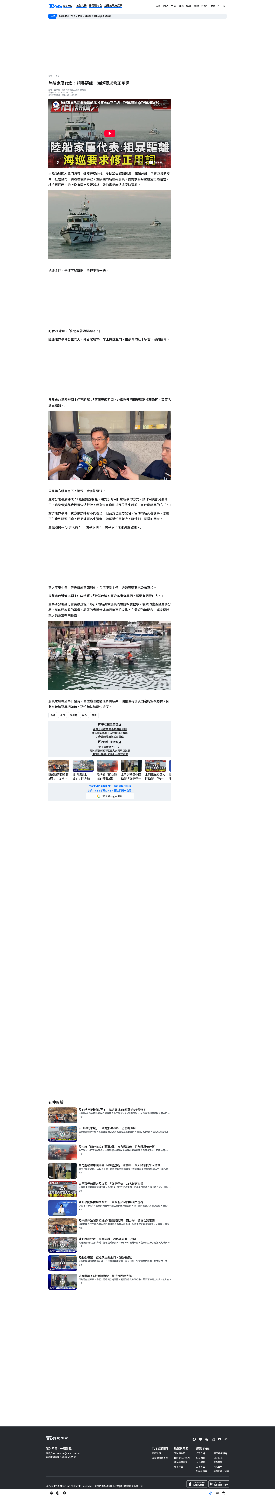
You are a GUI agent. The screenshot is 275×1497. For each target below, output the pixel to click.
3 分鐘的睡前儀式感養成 (110, 736)
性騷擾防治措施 (182, 1457)
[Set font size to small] (211, 1493)
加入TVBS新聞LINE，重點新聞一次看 (109, 790)
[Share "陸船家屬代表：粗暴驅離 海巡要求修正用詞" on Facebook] (64, 1493)
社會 (204, 6)
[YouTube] (219, 1439)
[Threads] (207, 1439)
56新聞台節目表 (160, 1457)
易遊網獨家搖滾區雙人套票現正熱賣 (109, 750)
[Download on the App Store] (197, 1483)
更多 (213, 6)
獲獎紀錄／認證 (221, 1471)
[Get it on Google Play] (218, 1483)
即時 (165, 6)
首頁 (158, 6)
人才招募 (200, 1462)
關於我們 (156, 1453)
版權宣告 (178, 1466)
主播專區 (200, 1466)
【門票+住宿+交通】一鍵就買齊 (110, 754)
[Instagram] (213, 1439)
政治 (181, 6)
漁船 (52, 715)
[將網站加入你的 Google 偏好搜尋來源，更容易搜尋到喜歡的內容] (110, 796)
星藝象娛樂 (201, 1471)
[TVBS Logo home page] (60, 6)
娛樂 (188, 6)
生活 (173, 6)
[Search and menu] (223, 6)
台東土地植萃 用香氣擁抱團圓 (110, 729)
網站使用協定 (180, 1462)
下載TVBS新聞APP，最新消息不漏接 (110, 786)
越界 (84, 715)
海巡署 (73, 715)
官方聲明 (218, 1466)
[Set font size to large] (223, 1493)
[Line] (200, 1439)
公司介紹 (200, 1453)
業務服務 (218, 1462)
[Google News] (226, 1439)
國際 (196, 6)
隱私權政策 (179, 1453)
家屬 (94, 715)
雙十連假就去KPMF (110, 747)
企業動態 (200, 1457)
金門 (62, 715)
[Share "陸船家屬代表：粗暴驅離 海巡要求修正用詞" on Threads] (58, 1493)
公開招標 (218, 1457)
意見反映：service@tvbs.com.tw (63, 1453)
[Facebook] (194, 1439)
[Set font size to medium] (217, 1493)
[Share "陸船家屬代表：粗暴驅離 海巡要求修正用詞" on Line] (51, 1493)
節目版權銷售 (220, 1453)
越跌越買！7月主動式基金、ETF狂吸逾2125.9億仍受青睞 (86, 16)
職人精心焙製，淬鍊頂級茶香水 (110, 733)
